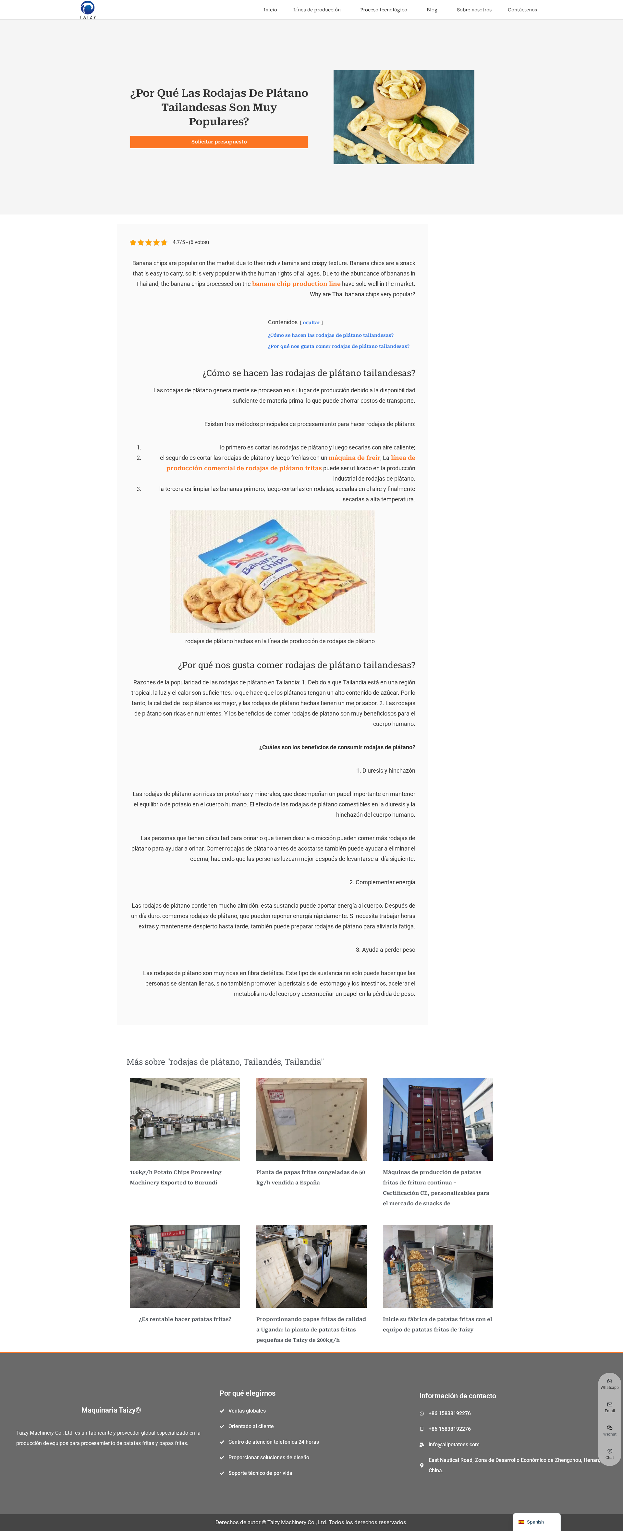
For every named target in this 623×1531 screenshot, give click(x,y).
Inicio (270, 9)
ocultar (311, 322)
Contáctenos (522, 9)
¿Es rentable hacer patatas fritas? (185, 1319)
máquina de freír (354, 457)
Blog (432, 9)
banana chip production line (296, 283)
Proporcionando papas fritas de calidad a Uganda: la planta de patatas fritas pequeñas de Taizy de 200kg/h (311, 1329)
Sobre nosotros (474, 9)
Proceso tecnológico (383, 9)
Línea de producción (317, 9)
